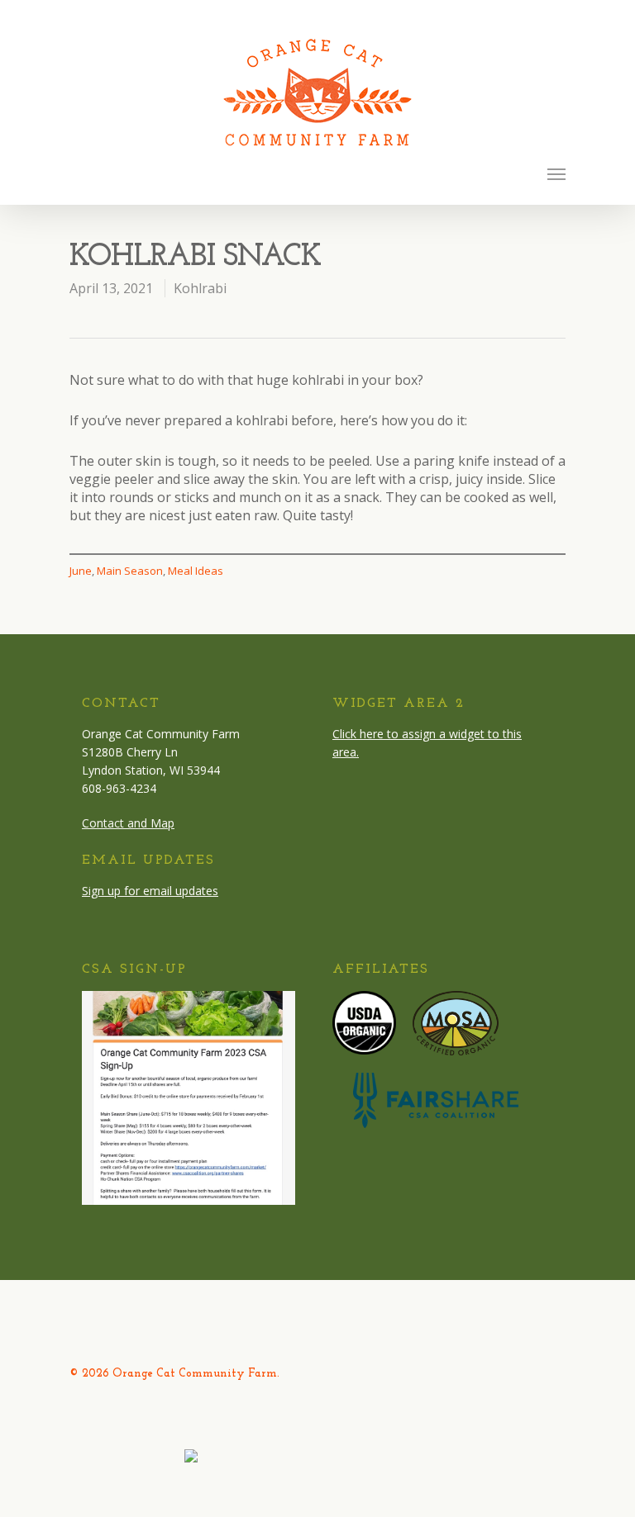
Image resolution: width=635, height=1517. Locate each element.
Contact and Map (128, 823)
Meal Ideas (195, 570)
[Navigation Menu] (556, 173)
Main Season (130, 570)
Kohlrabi (200, 288)
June (80, 570)
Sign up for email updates (150, 890)
